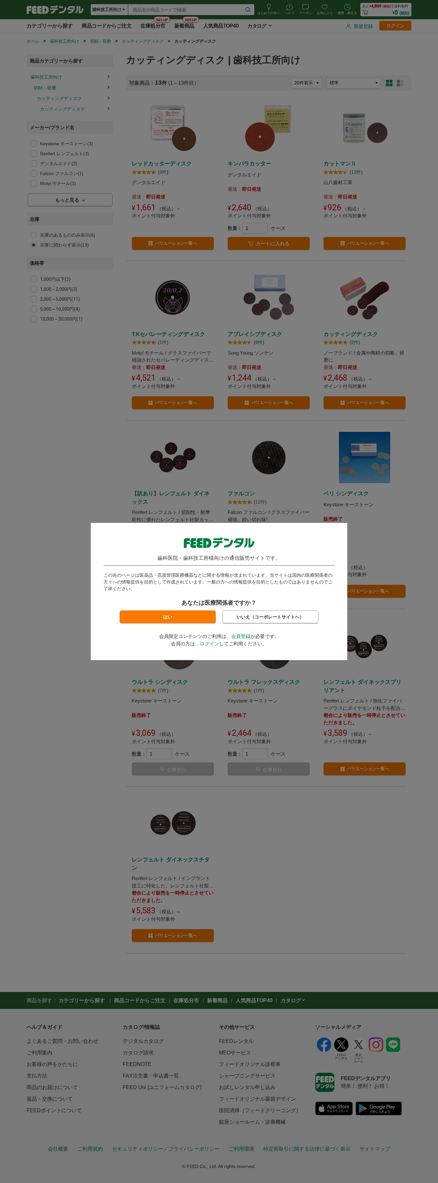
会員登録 (240, 636)
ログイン (209, 643)
